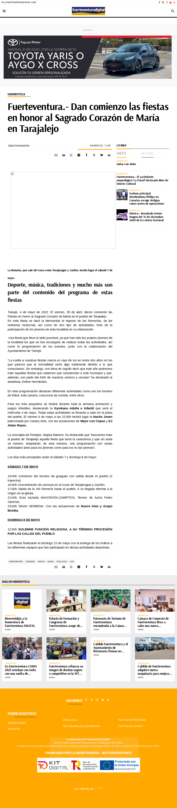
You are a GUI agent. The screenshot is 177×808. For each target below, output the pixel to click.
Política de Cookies (130, 726)
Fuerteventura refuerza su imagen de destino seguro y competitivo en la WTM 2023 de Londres (66, 671)
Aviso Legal (70, 720)
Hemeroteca (16, 94)
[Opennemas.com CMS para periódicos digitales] (88, 788)
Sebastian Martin (18, 145)
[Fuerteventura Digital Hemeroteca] (88, 11)
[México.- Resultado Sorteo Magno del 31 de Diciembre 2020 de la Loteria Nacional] (122, 214)
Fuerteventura (16, 561)
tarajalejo (61, 561)
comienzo (30, 561)
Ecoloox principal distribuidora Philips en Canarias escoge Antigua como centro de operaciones (146, 198)
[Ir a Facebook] (159, 2)
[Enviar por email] (56, 155)
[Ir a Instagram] (167, 2)
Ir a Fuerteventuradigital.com (19, 2)
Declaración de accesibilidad (81, 726)
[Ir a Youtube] (171, 2)
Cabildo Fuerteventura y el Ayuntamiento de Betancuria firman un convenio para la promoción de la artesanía (110, 651)
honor (50, 561)
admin (8, 630)
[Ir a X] (163, 2)
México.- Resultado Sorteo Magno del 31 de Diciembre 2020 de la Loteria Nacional (146, 216)
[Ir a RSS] (174, 2)
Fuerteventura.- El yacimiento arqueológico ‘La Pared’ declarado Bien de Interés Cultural (142, 180)
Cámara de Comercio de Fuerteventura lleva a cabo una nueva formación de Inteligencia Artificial (154, 625)
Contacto (14, 729)
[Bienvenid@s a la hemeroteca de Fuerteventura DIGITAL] (22, 600)
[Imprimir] (63, 155)
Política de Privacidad (132, 720)
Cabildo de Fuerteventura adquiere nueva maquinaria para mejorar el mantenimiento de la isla (154, 673)
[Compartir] (71, 155)
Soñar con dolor (126, 164)
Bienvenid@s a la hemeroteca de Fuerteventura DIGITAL (20, 622)
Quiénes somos (17, 723)
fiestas (41, 561)
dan (72, 561)
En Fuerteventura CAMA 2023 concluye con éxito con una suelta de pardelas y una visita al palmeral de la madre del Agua (21, 675)
